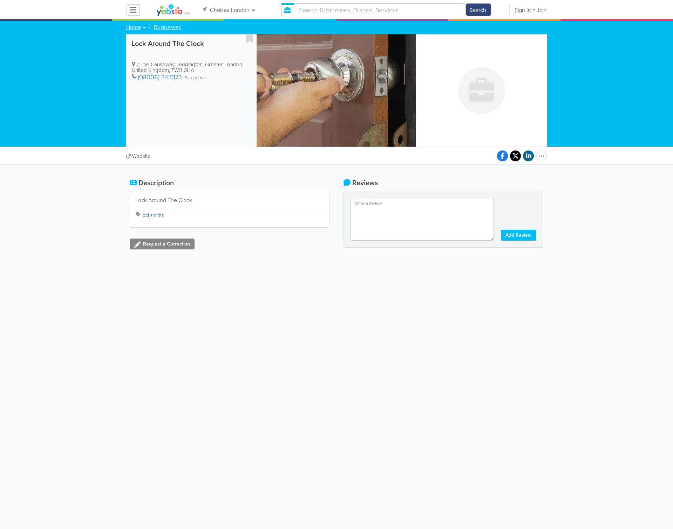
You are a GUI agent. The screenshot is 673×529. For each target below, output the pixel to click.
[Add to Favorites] (249, 38)
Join (542, 10)
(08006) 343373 (160, 77)
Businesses (167, 27)
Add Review (518, 235)
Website (141, 156)
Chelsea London (229, 10)
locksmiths (153, 215)
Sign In (523, 10)
